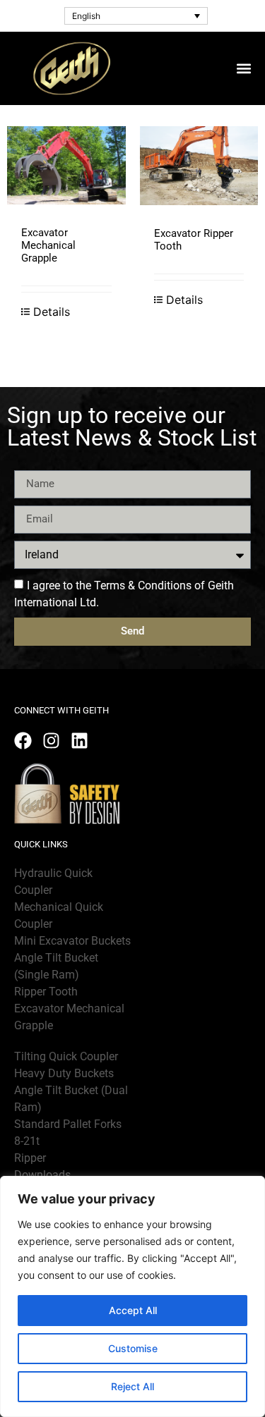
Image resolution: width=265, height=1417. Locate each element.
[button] (243, 68)
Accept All (133, 1310)
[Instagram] (51, 740)
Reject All (132, 1386)
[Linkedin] (79, 740)
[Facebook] (23, 740)
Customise (133, 1348)
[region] (132, 1296)
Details (51, 312)
